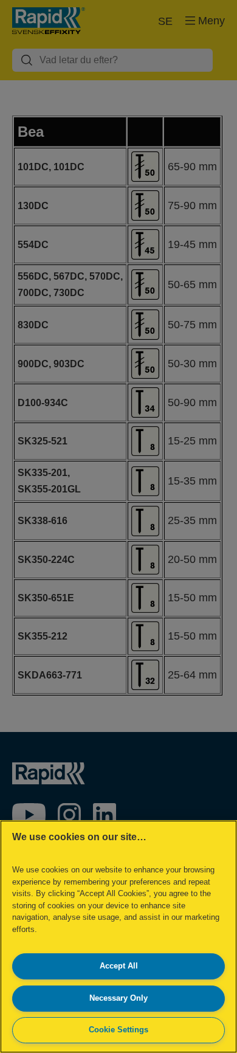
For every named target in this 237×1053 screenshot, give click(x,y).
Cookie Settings (118, 1029)
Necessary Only (118, 998)
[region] (118, 936)
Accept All (119, 965)
